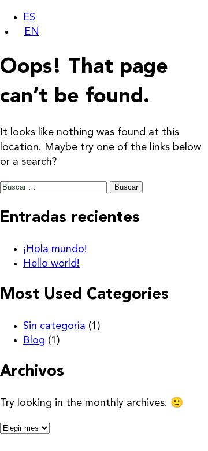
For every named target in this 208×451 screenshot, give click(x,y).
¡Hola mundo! (55, 249)
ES (29, 17)
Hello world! (51, 263)
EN (31, 32)
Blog (34, 340)
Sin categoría (54, 326)
